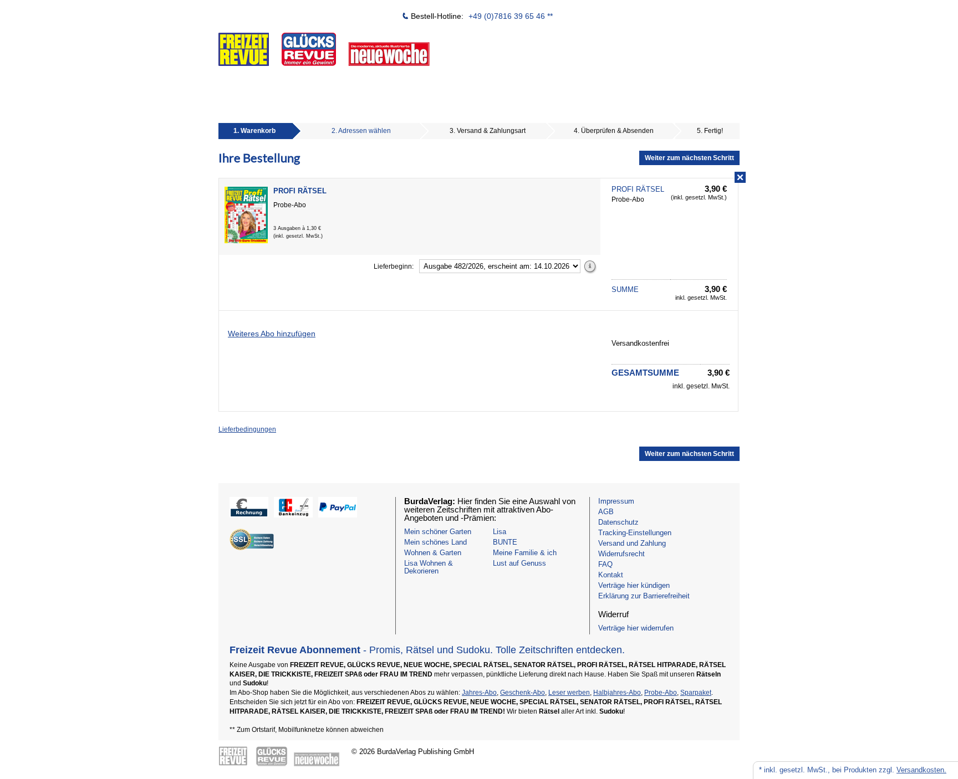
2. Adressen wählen (361, 131)
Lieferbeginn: (394, 266)
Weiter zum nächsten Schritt (689, 158)
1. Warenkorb (254, 131)
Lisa (499, 531)
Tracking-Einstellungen (634, 533)
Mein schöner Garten (437, 531)
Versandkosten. (921, 770)
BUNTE (505, 542)
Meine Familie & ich (525, 553)
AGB (606, 512)
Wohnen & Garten (432, 553)
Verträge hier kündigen (634, 585)
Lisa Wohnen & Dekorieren (428, 567)
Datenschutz (618, 522)
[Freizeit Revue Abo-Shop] (365, 42)
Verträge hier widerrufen (636, 628)
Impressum (616, 501)
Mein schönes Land (435, 542)
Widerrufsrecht (621, 554)
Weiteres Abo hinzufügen (271, 333)
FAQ (605, 564)
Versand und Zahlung (632, 543)
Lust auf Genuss (519, 563)
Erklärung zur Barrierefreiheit (644, 596)
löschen (739, 178)
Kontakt (610, 575)
